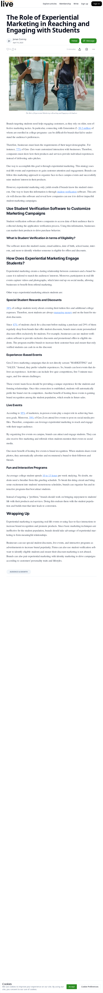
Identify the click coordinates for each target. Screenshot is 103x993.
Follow (74, 40)
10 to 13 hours (50, 475)
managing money (63, 312)
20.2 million (84, 128)
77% (18, 149)
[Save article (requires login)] (87, 49)
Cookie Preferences (89, 986)
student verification (67, 191)
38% (8, 308)
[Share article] (80, 49)
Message (90, 40)
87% (15, 324)
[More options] (94, 49)
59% (31, 417)
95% (23, 413)
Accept (72, 986)
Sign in (96, 3)
